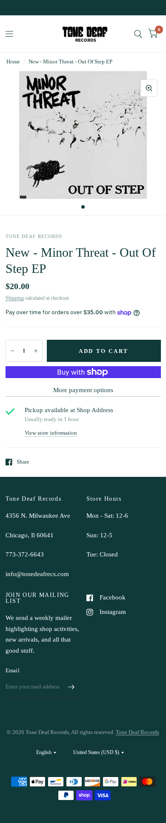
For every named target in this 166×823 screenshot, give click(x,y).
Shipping (15, 298)
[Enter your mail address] (71, 687)
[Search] (138, 33)
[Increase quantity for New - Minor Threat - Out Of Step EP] (35, 350)
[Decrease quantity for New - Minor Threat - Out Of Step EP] (12, 350)
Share (23, 462)
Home (13, 61)
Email (13, 670)
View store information (51, 433)
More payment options (83, 390)
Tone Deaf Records (137, 732)
